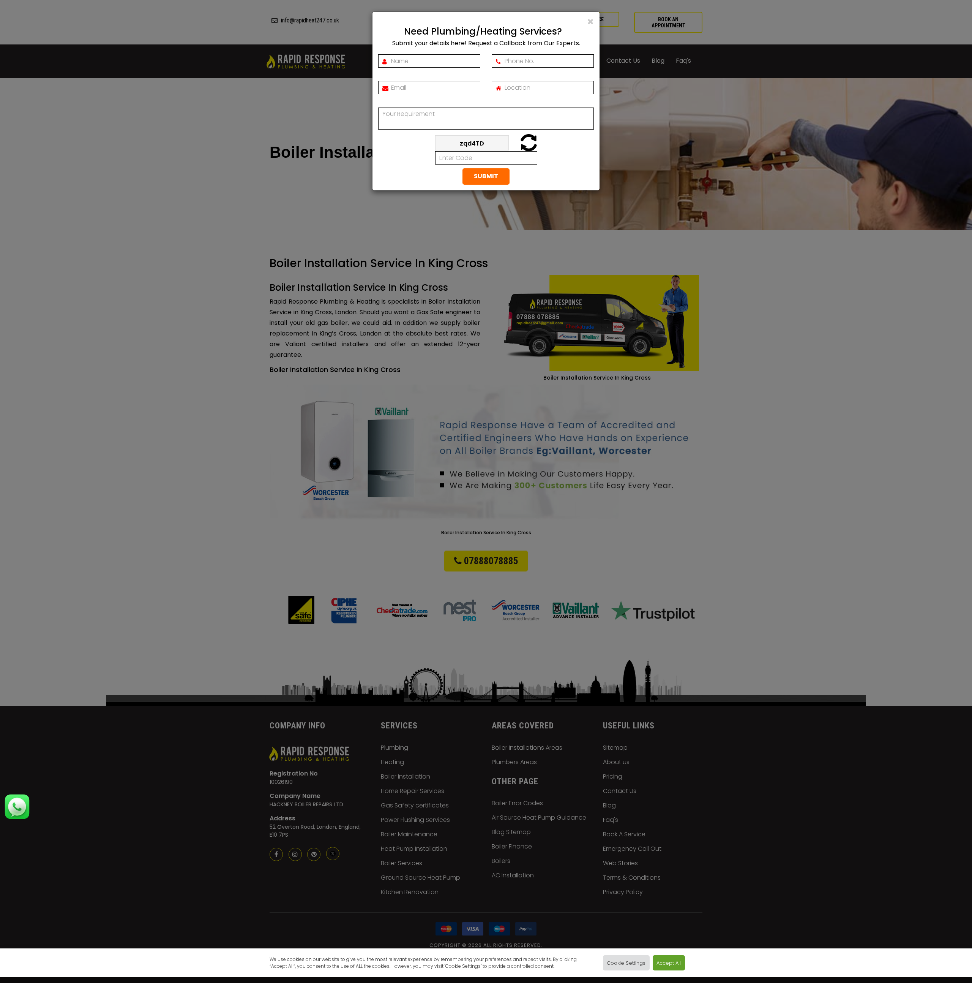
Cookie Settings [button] (626, 962)
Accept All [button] (668, 962)
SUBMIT (486, 176)
